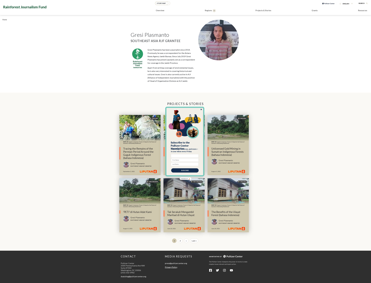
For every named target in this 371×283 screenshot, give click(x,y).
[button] (185, 145)
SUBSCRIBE (185, 170)
